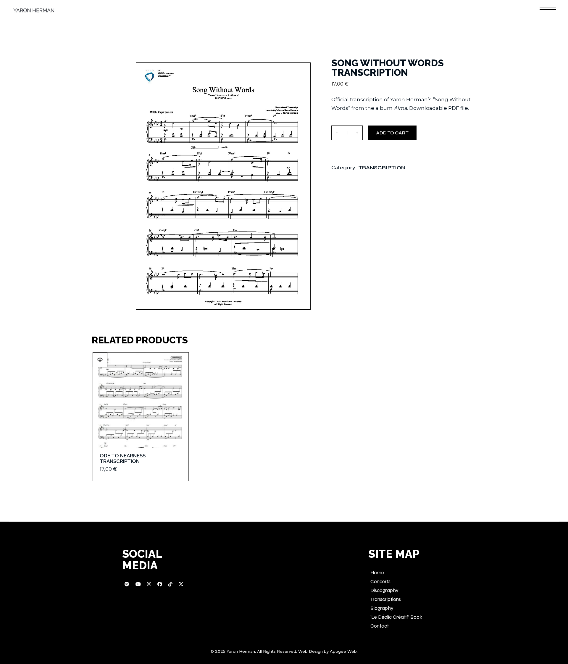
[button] (100, 359)
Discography (384, 590)
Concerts (380, 581)
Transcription (382, 167)
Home (377, 573)
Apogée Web (343, 651)
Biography (381, 608)
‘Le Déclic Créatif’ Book (396, 617)
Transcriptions (385, 599)
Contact (379, 626)
